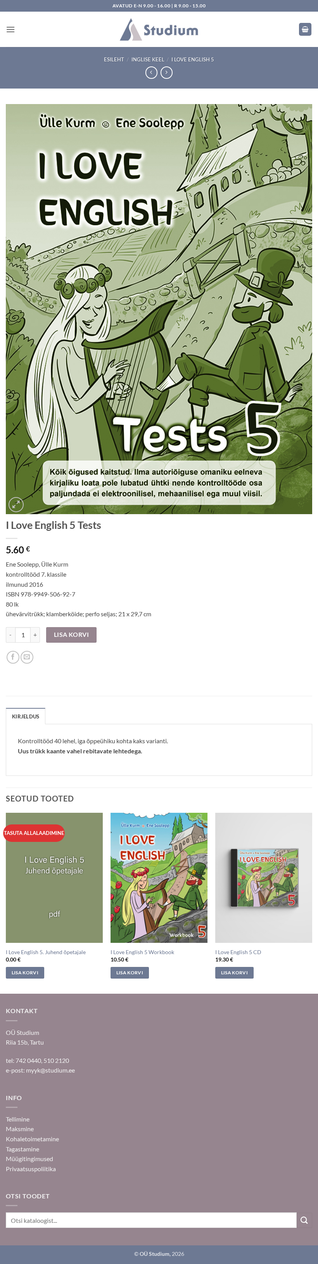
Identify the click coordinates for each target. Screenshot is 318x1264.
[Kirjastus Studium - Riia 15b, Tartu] (159, 29)
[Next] (312, 902)
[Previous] (6, 902)
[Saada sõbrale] (27, 657)
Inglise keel (147, 59)
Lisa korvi (71, 634)
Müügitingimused (29, 1158)
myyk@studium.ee (50, 1070)
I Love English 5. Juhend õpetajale (46, 952)
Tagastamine (22, 1149)
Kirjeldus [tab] (25, 716)
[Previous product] (167, 72)
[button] (10, 29)
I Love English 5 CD (238, 952)
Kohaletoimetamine (32, 1138)
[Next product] (151, 72)
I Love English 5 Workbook (142, 952)
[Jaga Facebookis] (13, 657)
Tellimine (17, 1119)
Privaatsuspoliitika (31, 1168)
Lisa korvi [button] (25, 972)
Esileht (114, 59)
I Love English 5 (192, 59)
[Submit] (304, 1220)
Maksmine (20, 1128)
